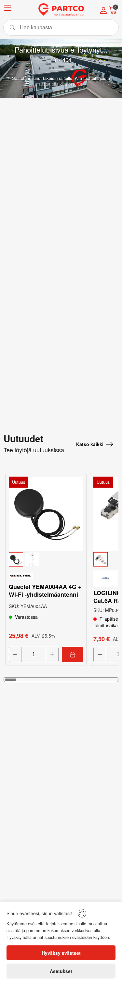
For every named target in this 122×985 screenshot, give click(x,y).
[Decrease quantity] (15, 654)
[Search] (61, 27)
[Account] (103, 11)
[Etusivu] (53, 59)
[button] (46, 559)
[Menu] (8, 9)
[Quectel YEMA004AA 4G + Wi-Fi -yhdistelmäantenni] (46, 514)
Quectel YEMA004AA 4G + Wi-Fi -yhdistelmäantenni (45, 590)
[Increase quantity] (52, 654)
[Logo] (61, 9)
